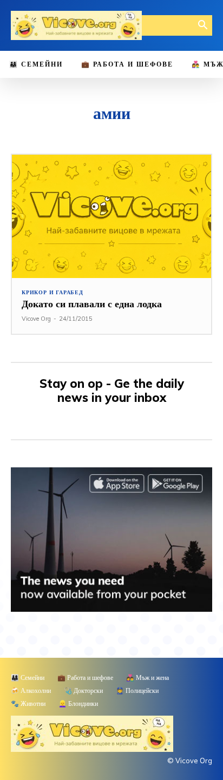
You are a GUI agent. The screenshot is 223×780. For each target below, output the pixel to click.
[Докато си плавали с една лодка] (111, 216)
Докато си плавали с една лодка (92, 304)
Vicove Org (36, 318)
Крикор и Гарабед (52, 292)
